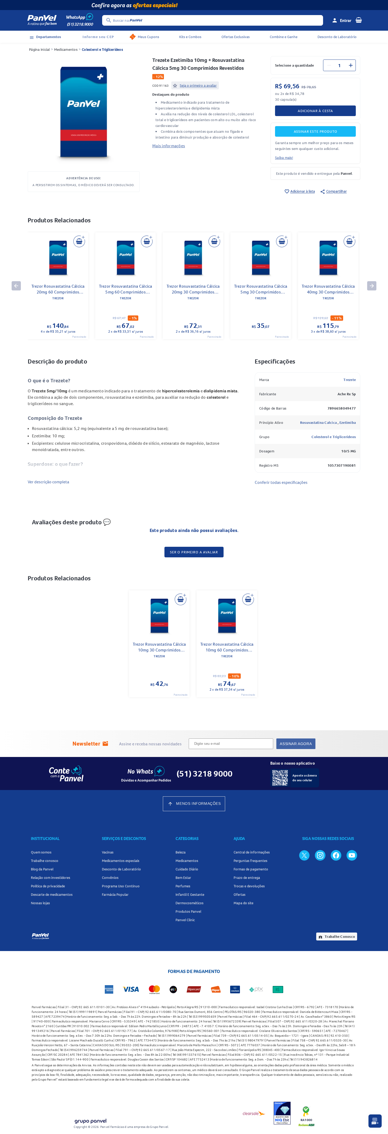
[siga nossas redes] (304, 855)
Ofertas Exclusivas (235, 36)
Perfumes (183, 886)
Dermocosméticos (190, 903)
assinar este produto (315, 131)
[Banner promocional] (194, 5)
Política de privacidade (48, 886)
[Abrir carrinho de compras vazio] (359, 20)
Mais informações (168, 145)
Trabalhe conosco (44, 860)
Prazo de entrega (247, 877)
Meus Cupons (148, 36)
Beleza (181, 852)
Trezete (349, 379)
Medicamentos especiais (120, 860)
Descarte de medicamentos (52, 894)
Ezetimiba (347, 422)
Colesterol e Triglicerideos (333, 436)
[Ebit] (282, 1113)
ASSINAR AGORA (296, 744)
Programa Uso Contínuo (121, 886)
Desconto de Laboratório (337, 36)
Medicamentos (66, 49)
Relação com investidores (50, 877)
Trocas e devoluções (249, 886)
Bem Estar (183, 877)
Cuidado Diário (187, 869)
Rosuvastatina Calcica (319, 422)
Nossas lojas (40, 903)
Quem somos (41, 852)
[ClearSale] (254, 1113)
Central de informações (252, 852)
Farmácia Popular (115, 894)
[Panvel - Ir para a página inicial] (42, 20)
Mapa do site (243, 903)
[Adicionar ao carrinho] (79, 241)
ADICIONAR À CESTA (315, 110)
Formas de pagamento (251, 869)
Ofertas (239, 894)
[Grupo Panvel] (90, 1120)
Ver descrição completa (48, 481)
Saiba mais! (284, 157)
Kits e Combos (190, 36)
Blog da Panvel (42, 869)
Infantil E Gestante (190, 894)
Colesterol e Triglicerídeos (102, 49)
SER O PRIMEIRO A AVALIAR (194, 552)
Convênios (110, 877)
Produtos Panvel (188, 911)
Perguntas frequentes (250, 860)
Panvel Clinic (185, 919)
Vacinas (107, 852)
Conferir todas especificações (281, 482)
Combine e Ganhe (283, 36)
